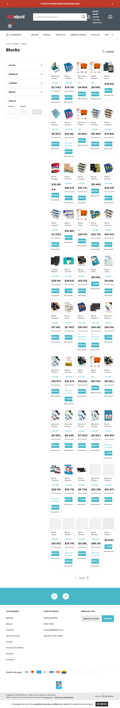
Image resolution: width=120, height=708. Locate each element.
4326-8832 (49, 623)
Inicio (8, 44)
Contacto (10, 659)
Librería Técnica (78, 34)
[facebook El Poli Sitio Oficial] (66, 596)
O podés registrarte (97, 21)
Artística (60, 34)
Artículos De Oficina (14, 647)
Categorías (15, 34)
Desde (11, 106)
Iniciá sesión (95, 15)
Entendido (102, 704)
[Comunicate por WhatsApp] (110, 18)
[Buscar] (83, 17)
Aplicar (37, 112)
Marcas (47, 34)
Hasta (22, 106)
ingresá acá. (47, 697)
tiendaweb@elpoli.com (53, 629)
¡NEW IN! (34, 34)
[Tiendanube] (104, 696)
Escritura (10, 653)
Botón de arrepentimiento (64, 697)
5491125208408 (51, 618)
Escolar (95, 34)
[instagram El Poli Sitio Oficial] (54, 596)
